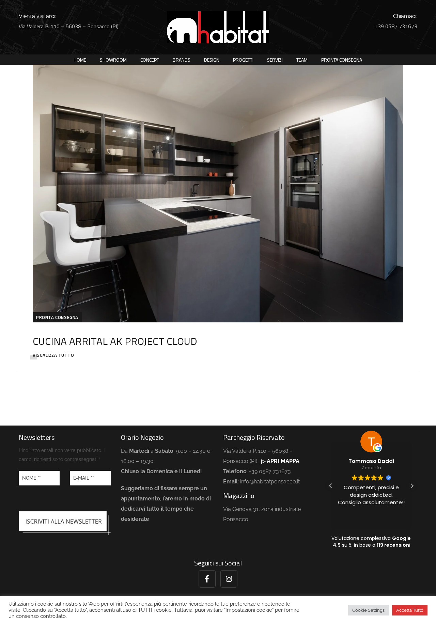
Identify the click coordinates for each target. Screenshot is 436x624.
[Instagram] (228, 578)
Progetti (243, 59)
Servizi (275, 59)
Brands (181, 59)
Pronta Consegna (341, 59)
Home (80, 59)
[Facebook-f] (207, 578)
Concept (149, 59)
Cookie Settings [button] (368, 610)
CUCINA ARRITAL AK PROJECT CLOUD (115, 341)
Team (302, 59)
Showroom (113, 59)
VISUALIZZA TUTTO (53, 355)
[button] (412, 486)
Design (211, 59)
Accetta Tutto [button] (409, 610)
